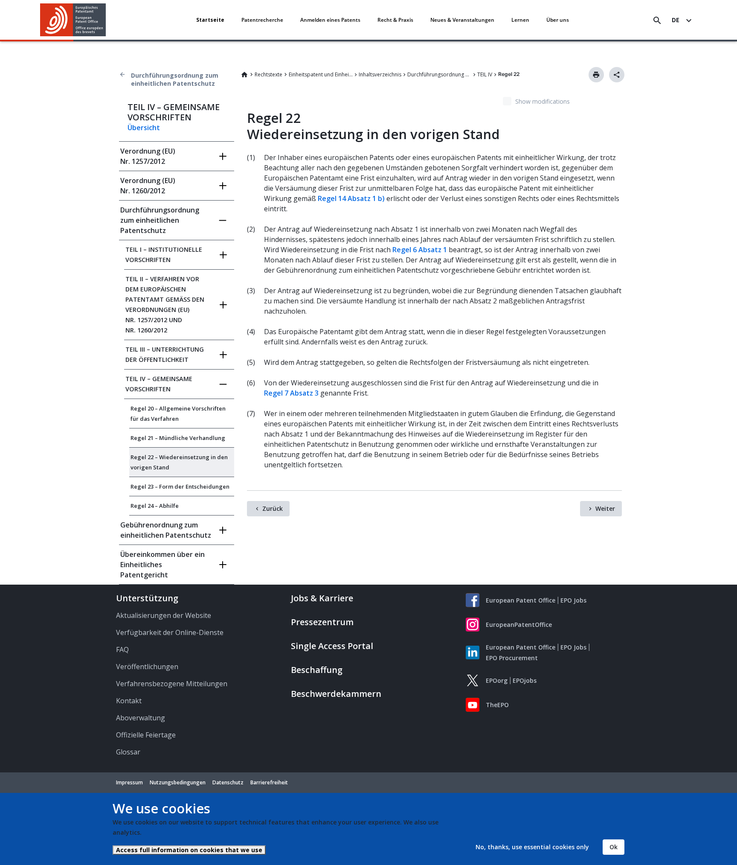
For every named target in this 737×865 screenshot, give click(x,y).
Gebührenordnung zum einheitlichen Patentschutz (165, 530)
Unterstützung (147, 598)
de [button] (675, 20)
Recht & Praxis (395, 19)
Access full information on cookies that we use (189, 850)
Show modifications (542, 101)
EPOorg (497, 680)
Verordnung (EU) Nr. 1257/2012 (147, 156)
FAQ (122, 649)
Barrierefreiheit (269, 782)
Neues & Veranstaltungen (462, 19)
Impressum (129, 782)
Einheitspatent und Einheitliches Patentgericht (321, 74)
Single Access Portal (332, 646)
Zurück (272, 508)
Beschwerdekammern (336, 693)
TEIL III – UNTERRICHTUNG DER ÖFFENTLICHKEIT (164, 354)
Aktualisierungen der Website (163, 615)
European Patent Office (520, 600)
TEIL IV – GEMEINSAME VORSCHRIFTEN (158, 384)
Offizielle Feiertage (146, 735)
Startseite (210, 19)
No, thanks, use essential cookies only (532, 847)
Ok (613, 847)
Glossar (128, 752)
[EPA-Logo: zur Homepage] (73, 19)
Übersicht (144, 127)
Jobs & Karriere (322, 598)
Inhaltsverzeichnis (380, 74)
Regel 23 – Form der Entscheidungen (180, 486)
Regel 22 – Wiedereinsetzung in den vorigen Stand (179, 462)
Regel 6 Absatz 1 (419, 249)
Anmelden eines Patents (330, 19)
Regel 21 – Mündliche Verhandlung (178, 438)
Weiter (605, 508)
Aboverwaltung (140, 717)
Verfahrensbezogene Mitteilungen (171, 683)
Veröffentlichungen (147, 666)
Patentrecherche (262, 19)
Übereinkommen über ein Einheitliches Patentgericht (162, 565)
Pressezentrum (322, 622)
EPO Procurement (512, 658)
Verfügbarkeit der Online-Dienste (169, 632)
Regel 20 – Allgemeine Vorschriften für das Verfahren (178, 413)
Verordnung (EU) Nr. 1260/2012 (147, 185)
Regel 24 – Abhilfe (155, 506)
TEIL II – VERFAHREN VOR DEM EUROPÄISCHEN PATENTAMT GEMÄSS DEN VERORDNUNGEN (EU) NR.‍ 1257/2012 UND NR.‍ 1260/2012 (164, 304)
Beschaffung (316, 670)
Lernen (520, 19)
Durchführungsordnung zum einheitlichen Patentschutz (174, 79)
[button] (107, 20)
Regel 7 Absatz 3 (291, 393)
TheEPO (497, 705)
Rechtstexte (268, 74)
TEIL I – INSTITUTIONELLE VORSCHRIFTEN (163, 254)
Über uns (557, 19)
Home (244, 75)
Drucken (596, 74)
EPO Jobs (573, 600)
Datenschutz (228, 782)
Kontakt (129, 700)
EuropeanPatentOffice (519, 624)
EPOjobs (525, 680)
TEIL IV (484, 74)
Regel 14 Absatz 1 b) (351, 198)
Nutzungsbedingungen (178, 782)
